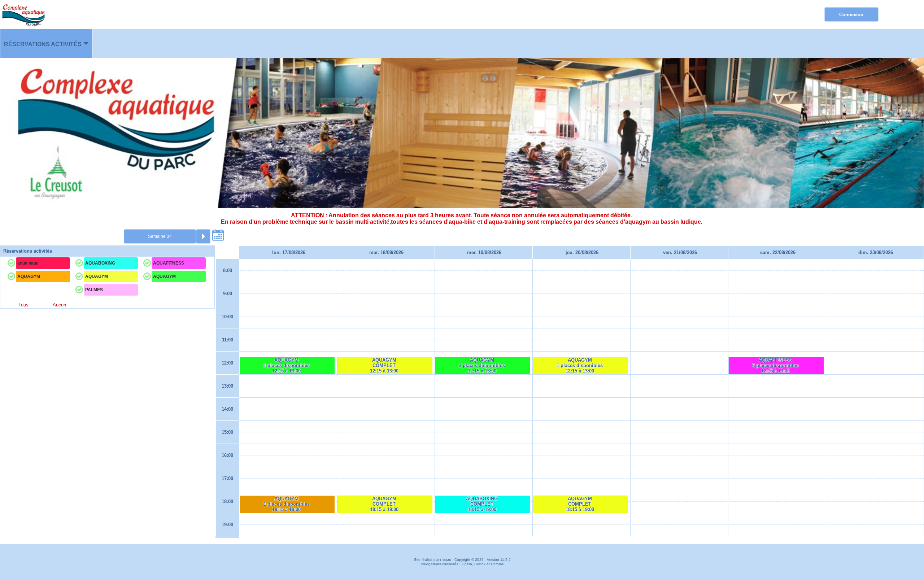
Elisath (446, 560)
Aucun (59, 305)
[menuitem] (46, 43)
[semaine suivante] (203, 236)
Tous (23, 305)
